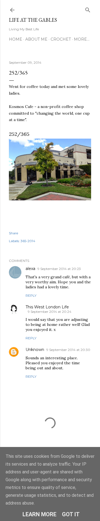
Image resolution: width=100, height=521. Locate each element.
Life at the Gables (33, 20)
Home (15, 39)
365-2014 (28, 241)
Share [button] (13, 233)
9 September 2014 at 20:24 (49, 311)
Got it (71, 514)
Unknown (35, 349)
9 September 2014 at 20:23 (59, 269)
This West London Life (47, 306)
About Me (36, 39)
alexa (30, 268)
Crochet (61, 39)
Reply (31, 295)
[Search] (87, 8)
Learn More (39, 514)
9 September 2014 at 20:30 (68, 350)
